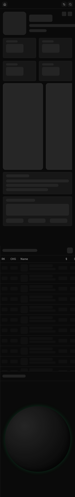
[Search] (70, 4)
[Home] (4, 4)
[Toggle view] (64, 4)
